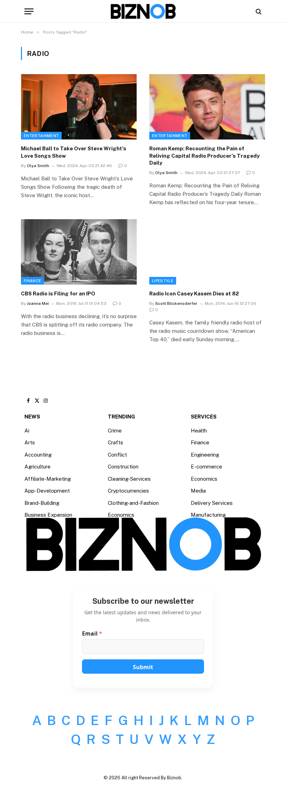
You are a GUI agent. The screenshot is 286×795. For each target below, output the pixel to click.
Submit (143, 667)
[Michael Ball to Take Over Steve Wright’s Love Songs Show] (79, 106)
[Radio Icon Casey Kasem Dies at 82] (207, 252)
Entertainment (41, 136)
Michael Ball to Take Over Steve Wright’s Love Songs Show (73, 151)
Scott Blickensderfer (176, 303)
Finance (32, 281)
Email (92, 633)
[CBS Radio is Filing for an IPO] (79, 252)
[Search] (258, 11)
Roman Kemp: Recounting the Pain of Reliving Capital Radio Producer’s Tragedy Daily (204, 155)
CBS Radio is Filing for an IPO (58, 293)
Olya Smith (38, 165)
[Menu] (28, 11)
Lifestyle (162, 281)
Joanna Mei (38, 303)
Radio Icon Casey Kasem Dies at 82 (194, 293)
